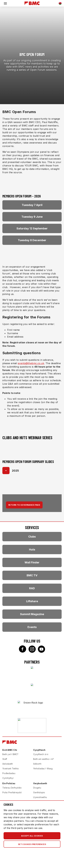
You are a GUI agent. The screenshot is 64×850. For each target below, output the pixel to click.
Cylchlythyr (8, 778)
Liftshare (32, 601)
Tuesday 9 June (32, 216)
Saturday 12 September (32, 228)
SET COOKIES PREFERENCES (32, 844)
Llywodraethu (40, 797)
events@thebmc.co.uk (31, 363)
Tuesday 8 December (32, 240)
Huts (32, 549)
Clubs (32, 536)
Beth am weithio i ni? (43, 759)
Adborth (37, 763)
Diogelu (37, 787)
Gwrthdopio (39, 792)
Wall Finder (32, 562)
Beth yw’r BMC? (10, 754)
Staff (4, 759)
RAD (32, 588)
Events (32, 627)
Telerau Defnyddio (12, 787)
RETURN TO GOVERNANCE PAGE (24, 505)
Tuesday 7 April (32, 205)
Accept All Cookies (32, 836)
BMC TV (32, 575)
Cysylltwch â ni (40, 754)
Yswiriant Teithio (10, 768)
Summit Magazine (32, 614)
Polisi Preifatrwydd (11, 792)
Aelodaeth (7, 763)
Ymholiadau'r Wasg (43, 768)
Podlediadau (8, 773)
